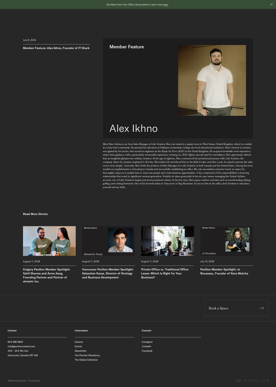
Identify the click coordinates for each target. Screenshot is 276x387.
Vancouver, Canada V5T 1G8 (23, 355)
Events (78, 346)
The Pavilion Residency (87, 355)
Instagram (147, 341)
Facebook (147, 350)
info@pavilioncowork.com (21, 346)
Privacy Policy (34, 381)
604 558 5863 (15, 341)
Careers (79, 341)
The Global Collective (86, 359)
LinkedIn (146, 346)
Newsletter (80, 350)
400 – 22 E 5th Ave (18, 350)
